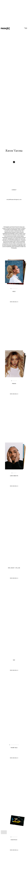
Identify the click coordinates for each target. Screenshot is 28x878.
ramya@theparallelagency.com (13, 199)
